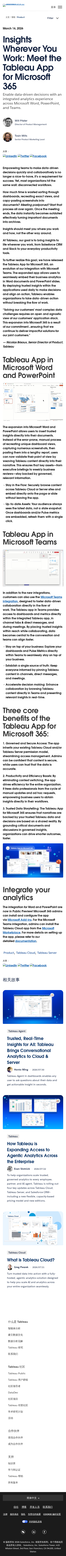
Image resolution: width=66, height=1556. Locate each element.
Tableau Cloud (25, 953)
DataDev (13, 1392)
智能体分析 (14, 1328)
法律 (5, 1514)
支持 (11, 1457)
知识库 (11, 1463)
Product (20, 17)
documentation (25, 941)
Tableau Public (17, 1373)
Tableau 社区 (16, 1367)
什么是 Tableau (18, 1322)
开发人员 (35, 1507)
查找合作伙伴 (15, 1437)
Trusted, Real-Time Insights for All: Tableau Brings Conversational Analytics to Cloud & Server (30, 1050)
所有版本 (13, 1482)
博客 (13, 17)
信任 (16, 1507)
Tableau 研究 (15, 1347)
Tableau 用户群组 (18, 1379)
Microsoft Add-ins (20, 920)
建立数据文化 (15, 1334)
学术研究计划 (15, 1411)
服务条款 (14, 1514)
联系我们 (13, 1353)
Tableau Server (47, 953)
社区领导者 (14, 1386)
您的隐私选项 (35, 1521)
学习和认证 (14, 1469)
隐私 (23, 1514)
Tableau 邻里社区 (18, 1405)
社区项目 (13, 1398)
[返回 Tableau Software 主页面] (15, 4)
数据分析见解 (15, 1341)
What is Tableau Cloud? (31, 1260)
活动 (10, 1418)
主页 (8, 17)
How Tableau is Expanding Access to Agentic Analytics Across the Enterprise (32, 1152)
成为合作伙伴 (15, 1443)
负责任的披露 (34, 1514)
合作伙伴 (13, 1431)
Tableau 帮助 (15, 1476)
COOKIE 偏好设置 (52, 1514)
